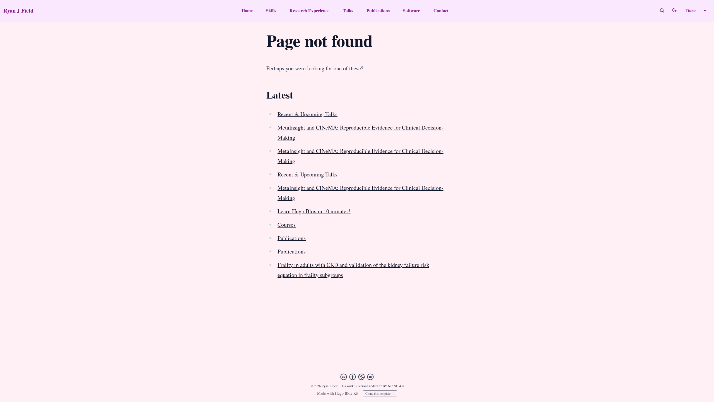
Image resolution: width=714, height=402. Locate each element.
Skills (271, 10)
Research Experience (309, 10)
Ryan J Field (18, 10)
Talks (348, 10)
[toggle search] (662, 10)
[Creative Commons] (357, 377)
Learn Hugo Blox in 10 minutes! (314, 211)
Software (411, 10)
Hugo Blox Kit (346, 393)
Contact (440, 10)
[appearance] (674, 10)
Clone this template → (380, 393)
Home (247, 10)
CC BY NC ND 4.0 (390, 386)
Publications (378, 10)
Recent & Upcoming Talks (307, 114)
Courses (287, 224)
